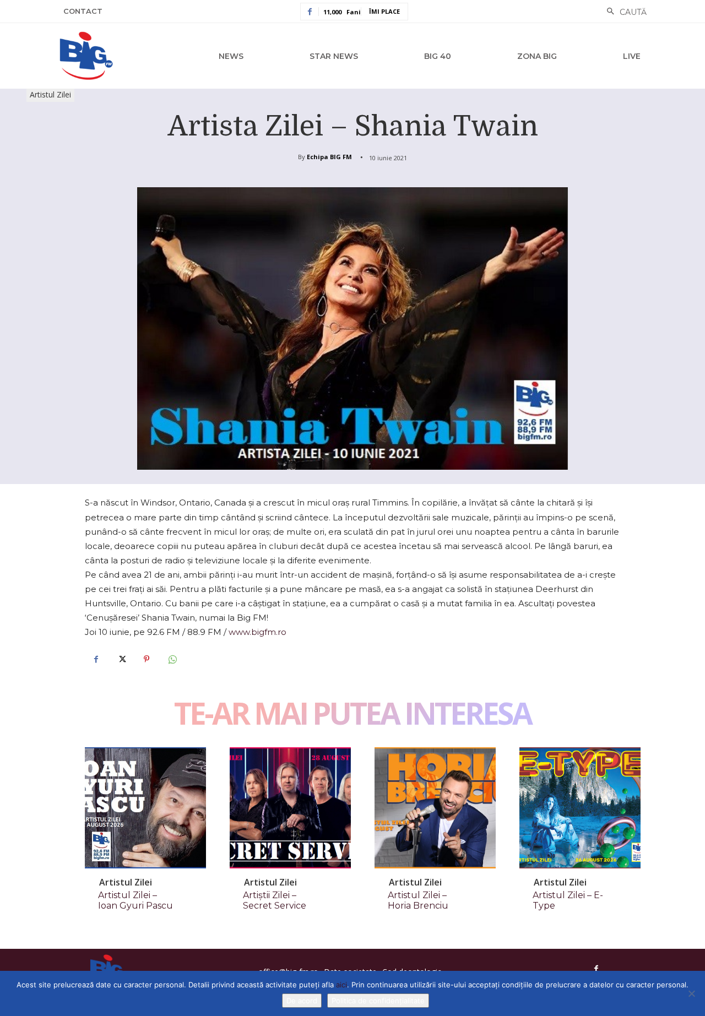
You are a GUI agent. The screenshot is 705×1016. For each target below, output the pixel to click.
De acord (301, 1000)
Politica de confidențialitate (378, 1000)
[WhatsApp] (172, 659)
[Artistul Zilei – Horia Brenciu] (435, 807)
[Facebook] (96, 659)
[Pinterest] (146, 659)
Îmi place (384, 11)
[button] (624, 12)
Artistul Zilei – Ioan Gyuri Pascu (135, 900)
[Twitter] (121, 659)
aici (341, 984)
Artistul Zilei (50, 94)
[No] (691, 993)
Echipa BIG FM (329, 157)
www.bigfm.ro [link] (257, 632)
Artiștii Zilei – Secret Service (274, 900)
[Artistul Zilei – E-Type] (580, 807)
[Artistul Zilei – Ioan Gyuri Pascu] (145, 807)
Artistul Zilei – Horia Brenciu (418, 900)
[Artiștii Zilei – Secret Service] (290, 807)
